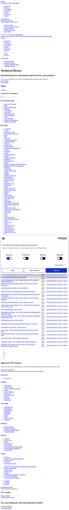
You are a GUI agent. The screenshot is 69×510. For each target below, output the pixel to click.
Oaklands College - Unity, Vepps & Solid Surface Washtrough (18, 341)
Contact (6, 16)
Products (6, 8)
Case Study (7, 112)
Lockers (6, 396)
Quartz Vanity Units (10, 190)
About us (3, 435)
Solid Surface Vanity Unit (11, 203)
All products (7, 385)
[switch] (26, 258)
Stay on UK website (6, 506)
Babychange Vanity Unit (11, 133)
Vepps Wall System (9, 232)
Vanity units (7, 393)
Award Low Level (9, 132)
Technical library (9, 427)
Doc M (6, 150)
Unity (6, 216)
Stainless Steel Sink (9, 208)
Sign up (6, 19)
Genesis (6, 156)
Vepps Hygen (8, 227)
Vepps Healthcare (9, 392)
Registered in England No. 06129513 (15, 474)
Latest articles (8, 450)
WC (5, 233)
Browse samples (5, 495)
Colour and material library (12, 430)
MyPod (6, 182)
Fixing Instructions (9, 115)
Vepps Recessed (8, 230)
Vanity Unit (7, 222)
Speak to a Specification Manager (13, 458)
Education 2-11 (8, 407)
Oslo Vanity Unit (9, 183)
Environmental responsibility (12, 448)
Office (6, 415)
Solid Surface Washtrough (11, 204)
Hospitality (7, 413)
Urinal (6, 220)
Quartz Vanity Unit (9, 188)
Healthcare (7, 159)
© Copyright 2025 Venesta (11, 478)
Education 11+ (8, 408)
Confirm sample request (7, 497)
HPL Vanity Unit (9, 161)
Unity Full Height (9, 217)
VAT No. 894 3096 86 (10, 476)
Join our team (8, 445)
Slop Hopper (8, 201)
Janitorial (6, 167)
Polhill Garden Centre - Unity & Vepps (12, 320)
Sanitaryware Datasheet (11, 120)
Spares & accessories (10, 463)
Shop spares (7, 31)
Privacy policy (8, 470)
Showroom (7, 14)
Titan (5, 214)
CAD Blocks (8, 110)
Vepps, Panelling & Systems (12, 388)
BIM (5, 105)
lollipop (6, 172)
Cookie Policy (8, 471)
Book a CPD (8, 440)
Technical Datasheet (10, 122)
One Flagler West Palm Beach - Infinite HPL (13, 277)
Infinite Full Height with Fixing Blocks (15, 164)
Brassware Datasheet (10, 107)
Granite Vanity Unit (9, 158)
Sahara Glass (8, 195)
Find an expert (8, 460)
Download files (8, 28)
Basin (6, 135)
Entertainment (8, 410)
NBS (5, 117)
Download (49, 277)
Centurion (7, 138)
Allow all (56, 270)
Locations (7, 462)
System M (7, 212)
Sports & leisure (8, 418)
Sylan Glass (7, 211)
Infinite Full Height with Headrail (13, 166)
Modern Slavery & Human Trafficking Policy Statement (20, 466)
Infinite (6, 162)
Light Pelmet (8, 169)
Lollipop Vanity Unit (10, 175)
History (6, 442)
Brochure (7, 109)
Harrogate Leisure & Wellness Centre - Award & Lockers (17, 302)
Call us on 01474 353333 (11, 27)
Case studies (7, 9)
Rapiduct (6, 191)
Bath (5, 137)
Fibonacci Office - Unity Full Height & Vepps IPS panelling (18, 291)
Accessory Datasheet (10, 104)
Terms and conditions (10, 468)
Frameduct (7, 151)
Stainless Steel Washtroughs (12, 209)
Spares (6, 206)
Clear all (3, 90)
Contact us (7, 457)
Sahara (6, 193)
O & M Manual (8, 118)
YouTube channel (9, 431)
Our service (7, 6)
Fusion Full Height (9, 154)
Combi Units (8, 145)
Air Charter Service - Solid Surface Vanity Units (14, 338)
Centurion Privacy (9, 141)
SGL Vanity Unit (9, 198)
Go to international (6, 508)
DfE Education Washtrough (12, 148)
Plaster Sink (7, 185)
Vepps (6, 224)
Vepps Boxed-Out (9, 225)
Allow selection (34, 270)
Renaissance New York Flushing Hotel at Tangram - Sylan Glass (19, 324)
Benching (7, 398)
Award (6, 130)
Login (2, 19)
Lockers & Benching (10, 170)
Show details (59, 265)
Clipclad (6, 143)
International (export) (7, 20)
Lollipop (6, 174)
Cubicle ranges (8, 387)
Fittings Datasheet (9, 114)
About (6, 12)
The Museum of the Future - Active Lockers (13, 327)
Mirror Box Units (9, 179)
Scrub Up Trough (9, 196)
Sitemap (6, 473)
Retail (6, 416)
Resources (7, 11)
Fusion (6, 153)
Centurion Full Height (10, 140)
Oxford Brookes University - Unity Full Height (14, 288)
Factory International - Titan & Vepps (11, 309)
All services (7, 378)
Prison (6, 187)
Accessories (7, 129)
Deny (12, 270)
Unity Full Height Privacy (11, 219)
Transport (7, 420)
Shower (6, 200)
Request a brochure (9, 30)
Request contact (8, 25)
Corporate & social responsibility (13, 447)
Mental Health (8, 177)
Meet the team (8, 443)
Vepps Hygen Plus (9, 229)
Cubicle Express (9, 146)
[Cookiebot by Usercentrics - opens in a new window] (59, 238)
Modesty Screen (8, 180)
